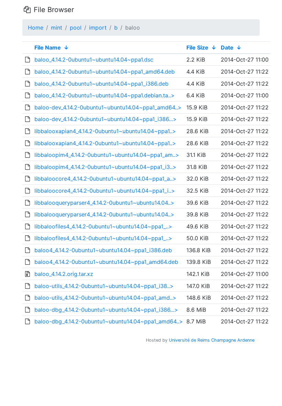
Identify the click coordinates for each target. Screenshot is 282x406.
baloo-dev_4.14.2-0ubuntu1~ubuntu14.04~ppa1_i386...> (105, 119)
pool (76, 27)
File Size (197, 47)
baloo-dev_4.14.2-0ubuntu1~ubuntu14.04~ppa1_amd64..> (108, 107)
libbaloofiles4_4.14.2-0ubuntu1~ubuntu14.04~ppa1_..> (103, 226)
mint (56, 27)
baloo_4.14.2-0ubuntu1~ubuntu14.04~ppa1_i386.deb (101, 83)
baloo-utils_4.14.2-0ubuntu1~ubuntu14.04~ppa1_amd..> (105, 297)
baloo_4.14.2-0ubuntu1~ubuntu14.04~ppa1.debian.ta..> (104, 95)
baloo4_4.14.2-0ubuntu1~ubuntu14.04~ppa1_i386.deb (103, 250)
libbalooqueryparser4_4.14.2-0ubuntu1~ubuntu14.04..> (104, 202)
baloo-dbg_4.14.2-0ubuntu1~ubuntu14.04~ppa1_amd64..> (108, 321)
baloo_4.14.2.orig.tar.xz (63, 273)
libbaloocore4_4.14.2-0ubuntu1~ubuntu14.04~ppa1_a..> (105, 178)
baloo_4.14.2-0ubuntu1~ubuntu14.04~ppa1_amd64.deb (104, 71)
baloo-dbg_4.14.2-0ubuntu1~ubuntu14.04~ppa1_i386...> (106, 309)
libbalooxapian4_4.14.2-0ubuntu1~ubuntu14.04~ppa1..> (105, 131)
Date (227, 47)
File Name (47, 47)
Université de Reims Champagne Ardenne (211, 340)
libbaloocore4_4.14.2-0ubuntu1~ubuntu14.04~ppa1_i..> (104, 190)
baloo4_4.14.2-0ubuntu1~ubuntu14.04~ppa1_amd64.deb (106, 261)
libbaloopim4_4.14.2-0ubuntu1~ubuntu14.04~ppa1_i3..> (105, 166)
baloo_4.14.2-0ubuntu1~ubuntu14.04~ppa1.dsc (93, 59)
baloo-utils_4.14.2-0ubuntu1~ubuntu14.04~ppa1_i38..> (104, 285)
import (98, 27)
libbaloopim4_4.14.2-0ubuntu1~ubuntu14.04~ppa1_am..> (106, 154)
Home (35, 27)
